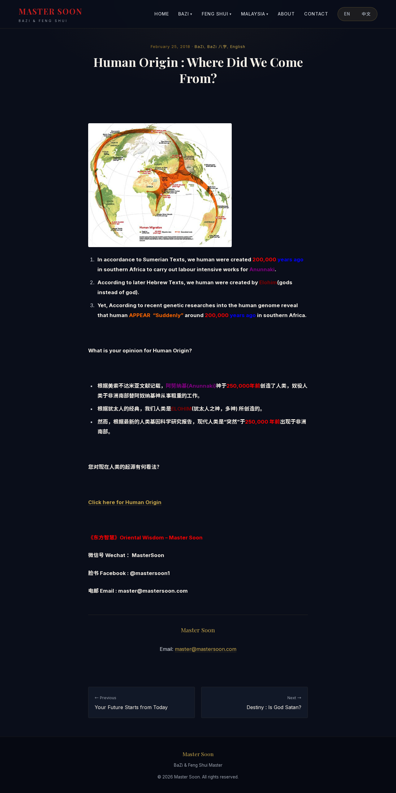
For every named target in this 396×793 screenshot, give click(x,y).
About (286, 13)
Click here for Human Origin (124, 502)
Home (161, 13)
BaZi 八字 (217, 46)
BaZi (185, 13)
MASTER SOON (51, 14)
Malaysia (255, 13)
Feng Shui (217, 13)
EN (347, 13)
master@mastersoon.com (205, 649)
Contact (316, 13)
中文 (366, 13)
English (237, 46)
